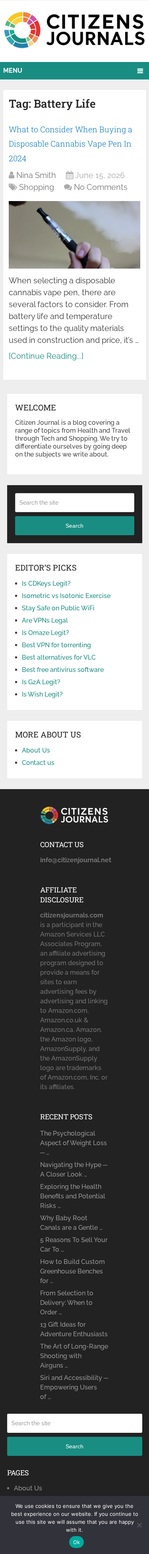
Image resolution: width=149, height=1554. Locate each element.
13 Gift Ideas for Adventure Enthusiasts (74, 1329)
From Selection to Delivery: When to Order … (66, 1302)
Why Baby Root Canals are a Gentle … (71, 1222)
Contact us (38, 762)
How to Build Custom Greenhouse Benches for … (72, 1271)
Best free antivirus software (63, 669)
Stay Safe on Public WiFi (58, 608)
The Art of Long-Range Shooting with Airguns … (74, 1356)
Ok (76, 1542)
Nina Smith (36, 175)
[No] (139, 1525)
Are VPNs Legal (45, 620)
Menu (12, 70)
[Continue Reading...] (46, 356)
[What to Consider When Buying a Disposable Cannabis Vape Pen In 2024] (74, 235)
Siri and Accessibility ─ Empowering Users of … (74, 1387)
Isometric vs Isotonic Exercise (66, 596)
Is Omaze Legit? (45, 633)
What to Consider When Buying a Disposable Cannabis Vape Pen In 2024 (70, 143)
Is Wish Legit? (42, 694)
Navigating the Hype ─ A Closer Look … (73, 1169)
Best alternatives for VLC (59, 657)
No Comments (101, 187)
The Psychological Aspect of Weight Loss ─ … (73, 1143)
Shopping (36, 187)
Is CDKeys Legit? (46, 583)
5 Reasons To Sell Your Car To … (74, 1244)
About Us (36, 750)
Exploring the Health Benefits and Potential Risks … (72, 1196)
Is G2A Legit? (41, 682)
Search (74, 526)
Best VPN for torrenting (56, 645)
